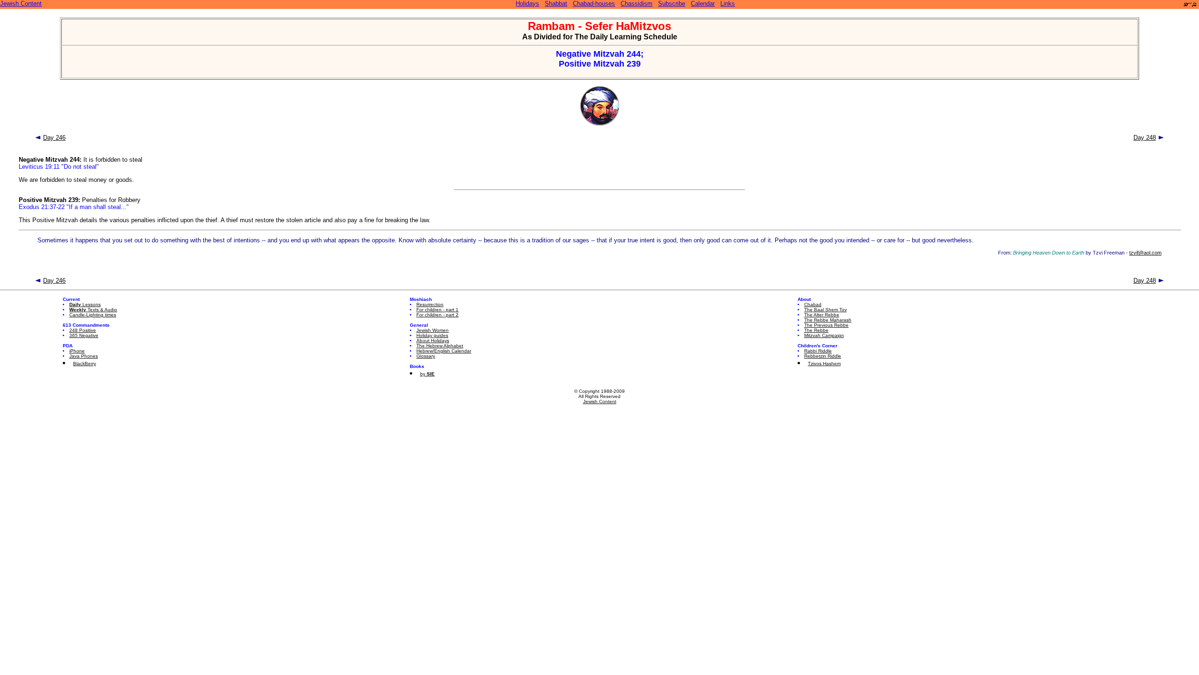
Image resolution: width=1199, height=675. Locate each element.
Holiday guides (432, 335)
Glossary (425, 356)
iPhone (77, 350)
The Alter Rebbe (821, 314)
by (427, 373)
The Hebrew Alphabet (439, 345)
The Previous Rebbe (826, 325)
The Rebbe (816, 330)
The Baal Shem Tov (825, 309)
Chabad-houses (594, 3)
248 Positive (82, 330)
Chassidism (636, 3)
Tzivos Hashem (824, 363)
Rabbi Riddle (818, 350)
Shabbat (556, 3)
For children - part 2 (437, 314)
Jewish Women (432, 330)
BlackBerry (84, 363)
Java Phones (83, 356)
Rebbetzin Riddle (822, 356)
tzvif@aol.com (1145, 252)
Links (727, 3)
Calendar (703, 3)
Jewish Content (21, 3)
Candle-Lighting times (92, 314)
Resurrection (430, 304)
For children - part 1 (437, 309)
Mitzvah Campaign (824, 335)
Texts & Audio (93, 309)
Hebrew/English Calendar (443, 350)
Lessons (85, 304)
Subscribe (671, 3)
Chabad (813, 304)
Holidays (527, 3)
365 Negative (83, 335)
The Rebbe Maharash (827, 319)
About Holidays (432, 340)
